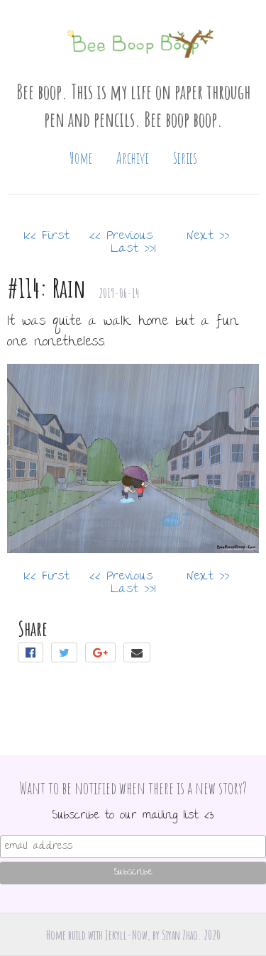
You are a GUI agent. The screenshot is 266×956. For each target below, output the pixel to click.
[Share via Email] (138, 654)
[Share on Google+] (104, 654)
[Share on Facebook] (34, 654)
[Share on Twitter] (68, 654)
